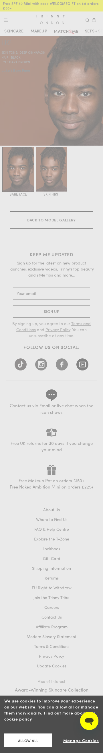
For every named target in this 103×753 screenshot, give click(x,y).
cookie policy (18, 719)
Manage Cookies (81, 740)
